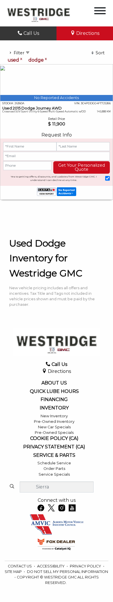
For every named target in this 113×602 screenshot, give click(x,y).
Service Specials (54, 474)
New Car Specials (54, 427)
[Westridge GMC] (38, 13)
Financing (54, 399)
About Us (54, 383)
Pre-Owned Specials (54, 432)
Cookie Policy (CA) (54, 438)
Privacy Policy (86, 566)
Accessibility (51, 566)
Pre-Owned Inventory (54, 421)
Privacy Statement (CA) (54, 447)
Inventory (54, 408)
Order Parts (54, 468)
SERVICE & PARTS (54, 455)
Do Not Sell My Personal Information (67, 571)
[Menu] (100, 12)
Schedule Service (54, 463)
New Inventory (54, 416)
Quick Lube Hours (54, 391)
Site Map (14, 571)
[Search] (12, 486)
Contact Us (20, 566)
